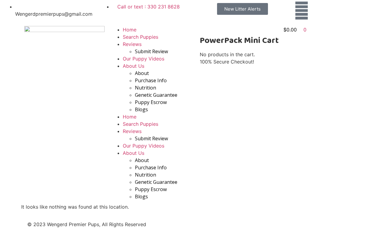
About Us (133, 66)
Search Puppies (140, 37)
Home (129, 30)
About (142, 73)
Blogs (141, 109)
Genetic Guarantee (156, 95)
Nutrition (145, 87)
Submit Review (151, 51)
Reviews (132, 44)
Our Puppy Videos (143, 59)
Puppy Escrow (151, 102)
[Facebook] (301, 10)
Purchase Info (151, 80)
